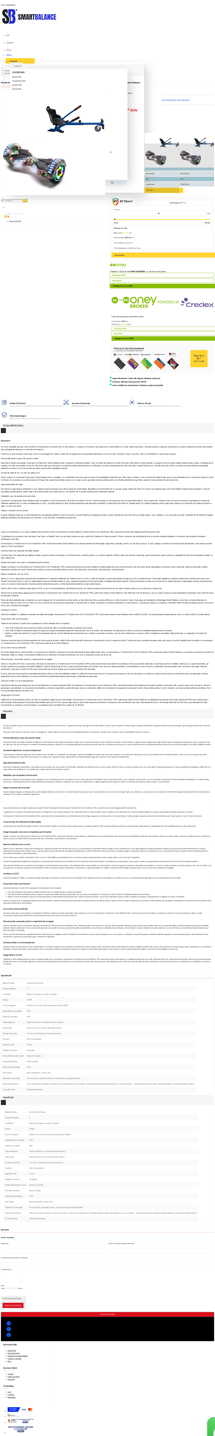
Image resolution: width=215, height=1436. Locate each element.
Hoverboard (18, 72)
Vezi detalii (116, 280)
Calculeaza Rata (119, 275)
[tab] (107, 428)
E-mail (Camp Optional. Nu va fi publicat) (14, 1258)
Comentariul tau (6, 1269)
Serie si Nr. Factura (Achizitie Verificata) (121, 1243)
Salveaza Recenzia (107, 1314)
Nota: (2, 1286)
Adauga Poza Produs (13, 1305)
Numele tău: (5, 1243)
